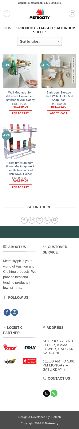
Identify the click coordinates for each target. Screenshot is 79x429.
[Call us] (47, 220)
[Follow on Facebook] (24, 220)
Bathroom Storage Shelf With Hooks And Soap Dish (58, 96)
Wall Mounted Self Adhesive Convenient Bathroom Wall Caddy (20, 96)
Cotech (56, 417)
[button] (7, 13)
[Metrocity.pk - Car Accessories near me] (40, 13)
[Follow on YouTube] (54, 220)
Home (9, 28)
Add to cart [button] (20, 113)
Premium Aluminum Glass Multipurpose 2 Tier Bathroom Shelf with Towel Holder (20, 168)
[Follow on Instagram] (31, 220)
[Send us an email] (39, 220)
